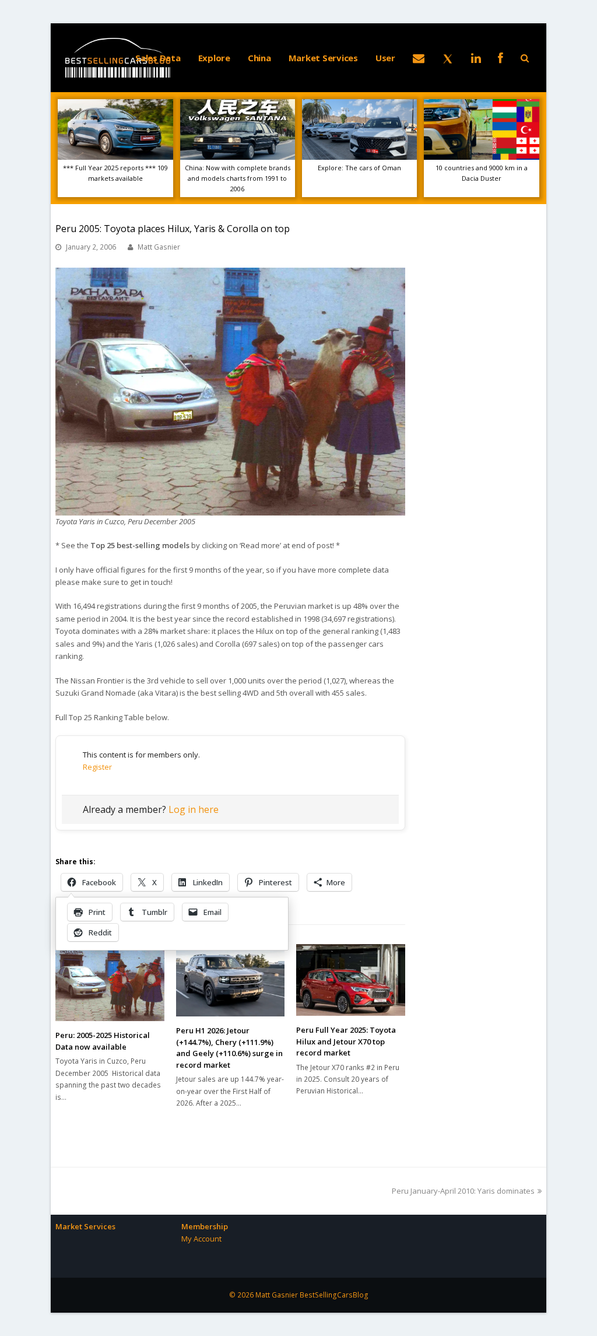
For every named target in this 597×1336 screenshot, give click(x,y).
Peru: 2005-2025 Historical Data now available (102, 1041)
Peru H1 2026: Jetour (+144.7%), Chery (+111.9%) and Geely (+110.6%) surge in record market (229, 1047)
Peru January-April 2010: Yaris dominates (463, 1191)
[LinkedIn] (476, 57)
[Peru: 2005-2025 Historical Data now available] (109, 982)
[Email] (418, 57)
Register (97, 767)
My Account (201, 1238)
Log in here (193, 809)
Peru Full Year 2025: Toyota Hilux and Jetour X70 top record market (346, 1041)
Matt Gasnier (159, 247)
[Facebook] (500, 57)
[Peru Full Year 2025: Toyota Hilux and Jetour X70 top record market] (350, 980)
